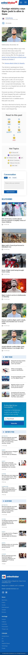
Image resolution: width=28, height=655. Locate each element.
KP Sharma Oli (14, 152)
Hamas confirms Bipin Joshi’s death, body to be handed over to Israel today (14, 321)
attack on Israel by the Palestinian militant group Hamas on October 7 (14, 57)
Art (2, 638)
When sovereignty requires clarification (17, 369)
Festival (4, 619)
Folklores (4, 621)
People (3, 648)
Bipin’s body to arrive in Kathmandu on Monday (14, 296)
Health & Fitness (6, 643)
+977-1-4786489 (19, 585)
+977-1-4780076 (9, 585)
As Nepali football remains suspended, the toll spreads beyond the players (9, 523)
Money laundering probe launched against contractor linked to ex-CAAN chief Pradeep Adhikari (9, 558)
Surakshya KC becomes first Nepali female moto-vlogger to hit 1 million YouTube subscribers (18, 395)
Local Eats (4, 624)
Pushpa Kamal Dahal (14, 155)
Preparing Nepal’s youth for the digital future (18, 377)
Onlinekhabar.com (6, 582)
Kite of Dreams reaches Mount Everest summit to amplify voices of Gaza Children (14, 220)
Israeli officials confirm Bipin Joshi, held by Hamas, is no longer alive (13, 347)
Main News (4, 600)
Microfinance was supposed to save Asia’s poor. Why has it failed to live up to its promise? (10, 477)
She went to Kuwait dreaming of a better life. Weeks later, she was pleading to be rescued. (9, 465)
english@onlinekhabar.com (12, 588)
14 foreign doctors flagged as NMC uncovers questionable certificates (10, 453)
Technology (4, 646)
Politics (3, 602)
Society (3, 605)
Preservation (5, 626)
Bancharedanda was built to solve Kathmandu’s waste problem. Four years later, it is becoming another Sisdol (10, 440)
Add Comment (11, 191)
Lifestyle (4, 609)
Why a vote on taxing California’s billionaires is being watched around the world (9, 490)
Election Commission (14, 160)
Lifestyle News (5, 636)
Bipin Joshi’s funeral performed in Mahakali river (13, 246)
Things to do (5, 629)
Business (4, 612)
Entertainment (5, 607)
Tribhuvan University (15, 163)
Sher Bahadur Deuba (11, 157)
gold (22, 157)
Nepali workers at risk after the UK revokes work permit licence (17, 386)
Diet (3, 641)
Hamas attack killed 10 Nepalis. (15, 63)
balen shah (14, 165)
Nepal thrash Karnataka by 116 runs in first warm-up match (18, 362)
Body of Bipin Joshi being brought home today (13, 271)
